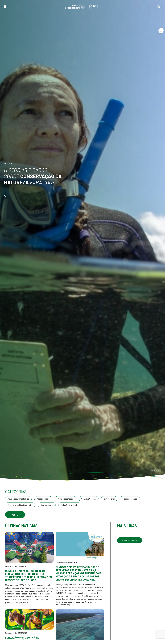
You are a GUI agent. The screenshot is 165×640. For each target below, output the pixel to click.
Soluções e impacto (69, 505)
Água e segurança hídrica (18, 498)
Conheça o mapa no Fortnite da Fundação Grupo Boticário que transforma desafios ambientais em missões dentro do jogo (28, 575)
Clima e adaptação (65, 498)
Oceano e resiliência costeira (20, 505)
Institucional (109, 498)
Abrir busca (158, 6)
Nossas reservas (130, 498)
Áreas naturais (43, 498)
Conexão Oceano (88, 498)
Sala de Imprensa (129, 540)
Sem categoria (46, 505)
